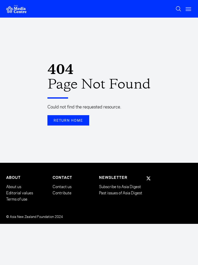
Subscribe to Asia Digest (120, 186)
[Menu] (189, 9)
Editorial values (19, 193)
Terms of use (16, 199)
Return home (68, 120)
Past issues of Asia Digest (120, 193)
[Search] (178, 9)
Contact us (62, 186)
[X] (148, 178)
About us (13, 186)
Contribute (62, 193)
